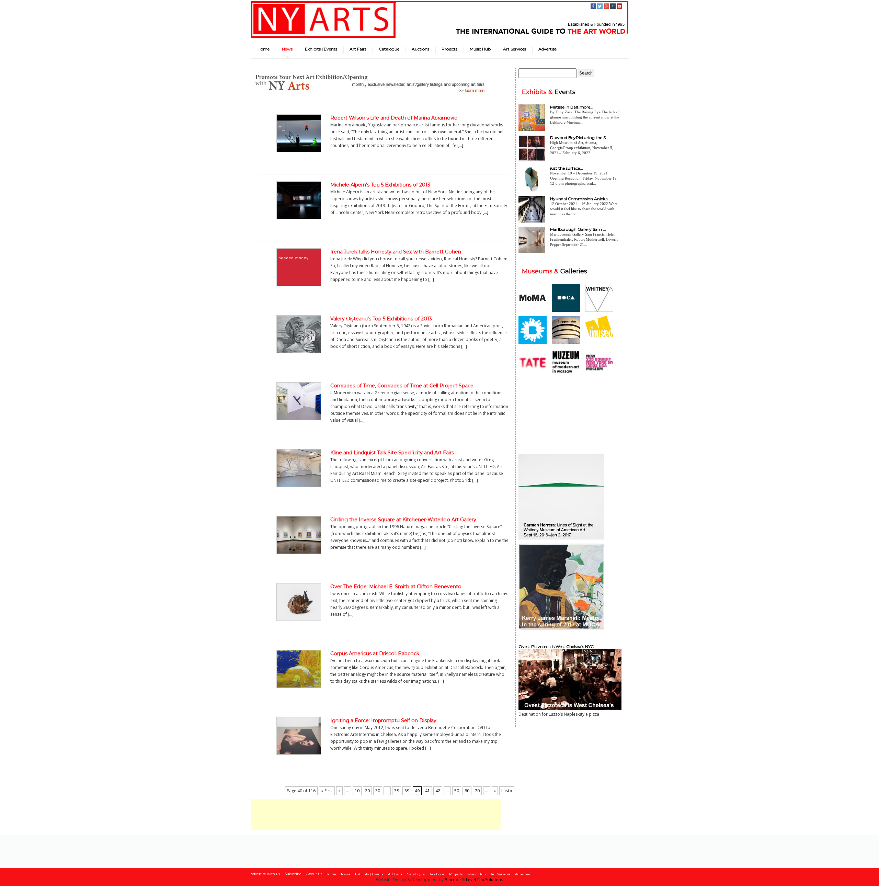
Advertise (547, 49)
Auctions (420, 49)
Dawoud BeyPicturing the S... (579, 137)
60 (467, 791)
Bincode (453, 880)
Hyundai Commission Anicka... (580, 198)
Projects (449, 49)
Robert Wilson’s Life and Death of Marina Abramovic (393, 118)
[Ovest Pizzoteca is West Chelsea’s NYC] (569, 708)
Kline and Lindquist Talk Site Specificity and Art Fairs (392, 453)
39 (406, 791)
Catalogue (389, 49)
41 (427, 791)
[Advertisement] (376, 814)
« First (327, 791)
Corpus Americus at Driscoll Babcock (374, 653)
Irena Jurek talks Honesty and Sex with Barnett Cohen (395, 252)
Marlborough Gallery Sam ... (578, 229)
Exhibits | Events (321, 49)
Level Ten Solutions (484, 880)
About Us (314, 874)
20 (367, 791)
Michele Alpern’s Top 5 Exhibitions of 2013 (380, 185)
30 (377, 791)
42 (437, 791)
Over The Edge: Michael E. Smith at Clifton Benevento (395, 586)
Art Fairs (358, 49)
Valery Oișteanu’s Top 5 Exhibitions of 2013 (381, 319)
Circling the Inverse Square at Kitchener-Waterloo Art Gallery (403, 519)
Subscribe (293, 874)
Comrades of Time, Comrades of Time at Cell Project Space (401, 386)
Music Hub (480, 49)
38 (396, 791)
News (287, 49)
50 (456, 791)
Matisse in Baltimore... (571, 107)
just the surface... (566, 168)
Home (264, 49)
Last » (506, 791)
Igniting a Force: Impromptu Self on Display (383, 720)
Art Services (514, 49)
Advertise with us (265, 874)
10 (357, 791)
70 (477, 791)
